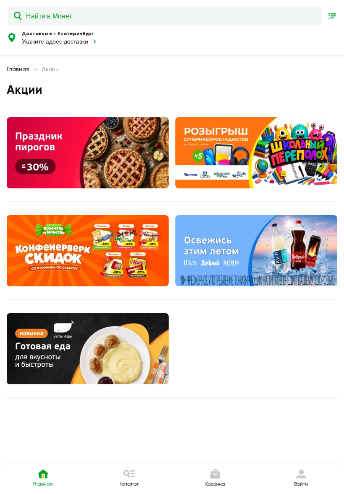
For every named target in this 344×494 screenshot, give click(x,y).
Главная (18, 69)
